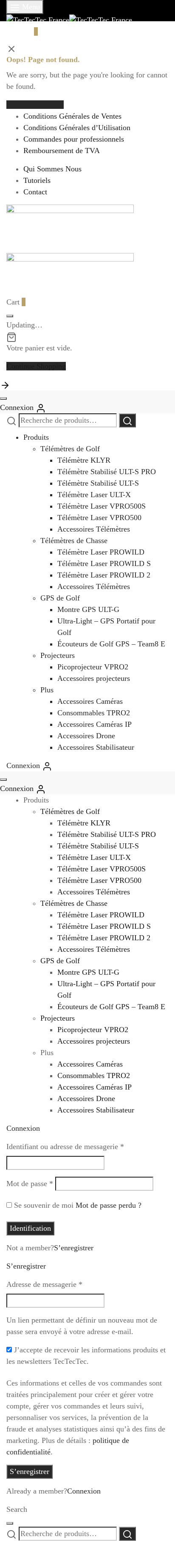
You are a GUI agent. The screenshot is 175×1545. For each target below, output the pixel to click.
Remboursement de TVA (61, 150)
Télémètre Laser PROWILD (100, 552)
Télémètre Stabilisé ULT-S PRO (106, 471)
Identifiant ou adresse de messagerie (65, 1146)
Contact (35, 192)
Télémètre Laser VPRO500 (99, 517)
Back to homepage (35, 104)
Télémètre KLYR (83, 460)
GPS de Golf (60, 598)
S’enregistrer (73, 1247)
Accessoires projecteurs (93, 678)
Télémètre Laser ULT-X (94, 494)
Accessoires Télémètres (93, 529)
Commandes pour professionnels (73, 139)
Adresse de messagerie (44, 1284)
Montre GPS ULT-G (88, 609)
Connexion (84, 1491)
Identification (30, 1228)
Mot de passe (29, 1183)
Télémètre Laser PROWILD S (104, 563)
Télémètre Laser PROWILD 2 (103, 575)
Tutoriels (37, 180)
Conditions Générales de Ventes (72, 116)
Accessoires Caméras (90, 701)
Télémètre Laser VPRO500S (101, 506)
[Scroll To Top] (5, 384)
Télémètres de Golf (70, 448)
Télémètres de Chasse (73, 540)
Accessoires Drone (86, 735)
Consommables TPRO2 (93, 712)
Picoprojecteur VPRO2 (92, 667)
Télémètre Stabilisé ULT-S (98, 483)
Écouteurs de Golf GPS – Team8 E (111, 644)
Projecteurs (57, 655)
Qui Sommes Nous (52, 169)
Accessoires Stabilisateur (95, 747)
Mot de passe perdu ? (108, 1205)
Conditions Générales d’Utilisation (76, 127)
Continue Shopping (36, 366)
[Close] (9, 316)
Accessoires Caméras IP (94, 724)
